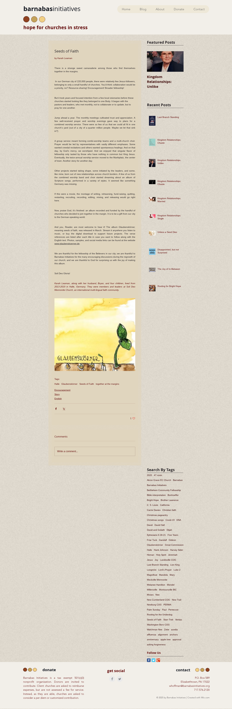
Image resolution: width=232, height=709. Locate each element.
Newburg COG (154, 604)
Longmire (151, 570)
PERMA (167, 604)
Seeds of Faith (86, 384)
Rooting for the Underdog (159, 614)
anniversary (153, 639)
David (150, 525)
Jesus (150, 560)
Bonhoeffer (173, 495)
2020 (149, 475)
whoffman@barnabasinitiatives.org (189, 685)
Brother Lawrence (169, 500)
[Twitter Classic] (153, 660)
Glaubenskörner (69, 384)
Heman (150, 555)
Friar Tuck (152, 540)
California (165, 505)
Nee (157, 594)
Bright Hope (153, 500)
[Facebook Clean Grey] (112, 679)
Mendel (170, 585)
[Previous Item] (152, 61)
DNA (178, 520)
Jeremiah (172, 555)
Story (57, 394)
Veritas (178, 619)
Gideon (172, 540)
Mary (172, 575)
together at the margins (107, 384)
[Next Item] (178, 61)
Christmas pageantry (157, 515)
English (58, 398)
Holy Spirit (161, 555)
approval (177, 639)
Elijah (169, 530)
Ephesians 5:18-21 (156, 535)
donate (49, 669)
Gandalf (163, 540)
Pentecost (173, 609)
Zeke (166, 629)
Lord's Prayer (165, 570)
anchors (174, 634)
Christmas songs (155, 520)
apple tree (166, 639)
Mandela (163, 575)
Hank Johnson (161, 550)
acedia (174, 629)
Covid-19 (170, 520)
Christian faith (169, 510)
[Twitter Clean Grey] (120, 679)
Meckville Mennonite (157, 579)
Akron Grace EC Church (159, 480)
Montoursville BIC (168, 589)
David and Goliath (156, 530)
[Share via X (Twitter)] (63, 408)
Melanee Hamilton (156, 585)
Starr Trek (168, 619)
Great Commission (174, 545)
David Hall (160, 525)
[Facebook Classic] (149, 660)
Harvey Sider (176, 550)
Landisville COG (168, 560)
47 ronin (158, 475)
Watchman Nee (154, 629)
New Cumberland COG (158, 599)
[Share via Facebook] (55, 408)
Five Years (173, 535)
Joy (156, 560)
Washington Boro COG (158, 624)
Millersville (152, 589)
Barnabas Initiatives (157, 485)
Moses (150, 594)
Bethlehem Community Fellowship (164, 490)
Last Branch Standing (157, 564)
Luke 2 (177, 570)
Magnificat (152, 575)
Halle (56, 384)
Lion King (175, 564)
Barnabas (178, 480)
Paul (164, 609)
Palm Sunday (153, 609)
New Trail (176, 599)
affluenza (151, 634)
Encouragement (62, 390)
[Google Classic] (158, 660)
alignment (163, 634)
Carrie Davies (154, 510)
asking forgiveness (156, 644)
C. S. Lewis (152, 505)
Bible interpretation (156, 495)
